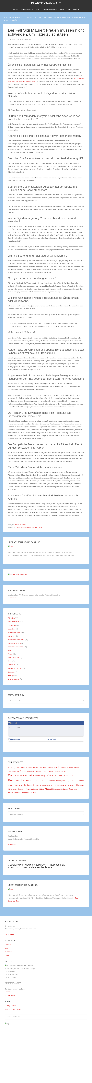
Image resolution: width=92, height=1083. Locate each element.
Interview (49, 771)
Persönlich (10, 785)
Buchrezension (66, 768)
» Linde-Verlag (10, 995)
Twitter (75, 789)
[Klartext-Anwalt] (14, 739)
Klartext (51, 775)
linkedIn (8, 945)
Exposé (75, 767)
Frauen (18, 527)
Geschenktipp (30, 771)
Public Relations (13, 658)
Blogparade (12, 625)
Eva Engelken (13, 727)
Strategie (11, 675)
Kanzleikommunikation (16, 640)
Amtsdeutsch (20, 768)
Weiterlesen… (13, 598)
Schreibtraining (12, 789)
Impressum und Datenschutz (15, 1009)
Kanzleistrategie (40, 776)
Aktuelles (18, 525)
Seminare (11, 672)
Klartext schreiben (14, 643)
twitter (7, 955)
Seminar (35, 789)
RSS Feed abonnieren (19, 575)
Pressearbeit (38, 785)
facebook (8, 952)
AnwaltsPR (47, 767)
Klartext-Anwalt (46, 3)
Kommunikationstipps (15, 647)
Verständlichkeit (15, 792)
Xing (34, 792)
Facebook (10, 771)
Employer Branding (15, 632)
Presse (10, 654)
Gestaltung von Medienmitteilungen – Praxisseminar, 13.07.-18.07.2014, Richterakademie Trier (36, 866)
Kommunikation (26, 527)
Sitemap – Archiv (11, 1006)
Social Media (45, 789)
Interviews (11, 636)
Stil (52, 789)
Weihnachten (27, 792)
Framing (16, 771)
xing (6, 948)
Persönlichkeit (21, 785)
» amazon (8, 992)
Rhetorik (79, 784)
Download (11, 629)
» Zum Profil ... (13, 844)
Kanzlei (63, 771)
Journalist (56, 771)
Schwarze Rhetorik (25, 789)
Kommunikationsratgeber (56, 781)
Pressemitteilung (48, 785)
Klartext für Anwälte (63, 775)
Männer (34, 527)
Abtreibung (11, 768)
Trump (40, 527)
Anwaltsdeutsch (13, 622)
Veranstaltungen (13, 679)
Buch (56, 767)
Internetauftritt (40, 771)
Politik (24, 525)
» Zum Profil (9, 934)
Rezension (11, 665)
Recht (10, 661)
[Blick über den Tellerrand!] (10, 547)
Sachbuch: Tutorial (14, 668)
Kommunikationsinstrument (38, 781)
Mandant (74, 781)
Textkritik (64, 789)
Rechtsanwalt (60, 785)
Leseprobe (68, 780)
